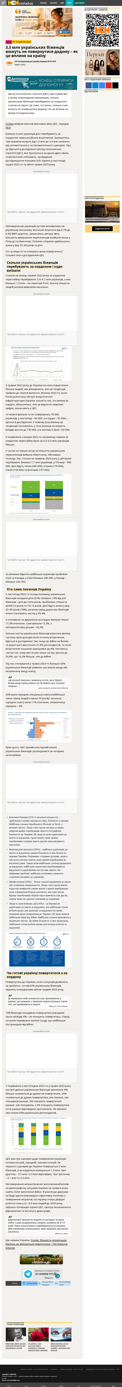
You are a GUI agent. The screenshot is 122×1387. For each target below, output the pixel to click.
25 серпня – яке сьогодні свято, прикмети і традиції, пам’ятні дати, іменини (37, 1346)
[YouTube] (109, 85)
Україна (43, 3)
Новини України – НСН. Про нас (71, 1369)
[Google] (102, 85)
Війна (29, 42)
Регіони (53, 3)
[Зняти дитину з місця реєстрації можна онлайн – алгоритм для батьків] (61, 1334)
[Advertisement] (41, 190)
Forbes (10, 123)
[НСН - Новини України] (41, 1274)
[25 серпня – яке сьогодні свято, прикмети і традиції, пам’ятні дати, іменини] (38, 1334)
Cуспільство (21, 42)
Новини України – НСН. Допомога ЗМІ (34, 1369)
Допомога (79, 3)
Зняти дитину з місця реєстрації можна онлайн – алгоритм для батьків (60, 1346)
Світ (62, 3)
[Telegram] (95, 85)
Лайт (69, 3)
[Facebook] (89, 85)
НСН (8, 127)
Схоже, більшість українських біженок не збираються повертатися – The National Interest (36, 1243)
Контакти (54, 1369)
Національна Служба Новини (33, 61)
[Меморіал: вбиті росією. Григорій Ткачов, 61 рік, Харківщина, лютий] (16, 1334)
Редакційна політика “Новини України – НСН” (102, 1369)
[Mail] (115, 85)
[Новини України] (20, 2)
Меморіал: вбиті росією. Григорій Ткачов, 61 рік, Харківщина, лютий (16, 1345)
